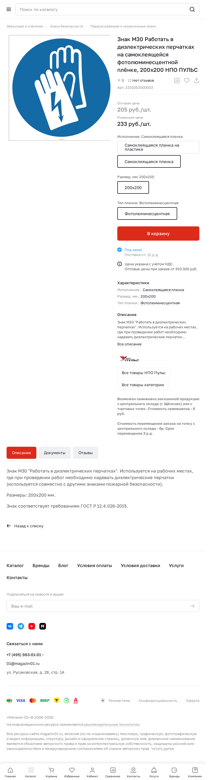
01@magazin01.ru (23, 663)
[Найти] (192, 9)
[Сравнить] (177, 80)
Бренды (41, 565)
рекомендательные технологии (111, 724)
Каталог (15, 565)
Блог (63, 565)
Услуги (176, 565)
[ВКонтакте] (10, 626)
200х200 (148, 296)
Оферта (192, 700)
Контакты (17, 577)
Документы (54, 452)
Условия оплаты (94, 565)
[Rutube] (42, 626)
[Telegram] (21, 626)
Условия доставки (140, 565)
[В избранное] (186, 80)
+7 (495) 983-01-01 (24, 654)
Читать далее (162, 748)
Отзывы (85, 452)
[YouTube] (31, 626)
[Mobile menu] (8, 9)
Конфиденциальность (158, 700)
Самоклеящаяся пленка (163, 289)
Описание (21, 452)
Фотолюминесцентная (160, 303)
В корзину (158, 233)
